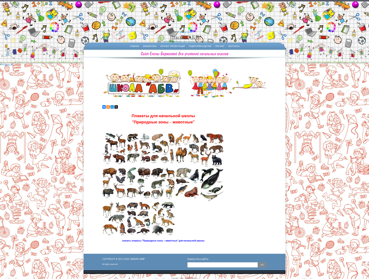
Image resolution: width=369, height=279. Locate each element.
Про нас (219, 46)
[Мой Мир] (112, 107)
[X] (116, 107)
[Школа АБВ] (184, 32)
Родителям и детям (200, 46)
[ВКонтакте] (104, 107)
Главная (134, 46)
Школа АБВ (184, 37)
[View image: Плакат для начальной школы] (114, 148)
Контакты (233, 46)
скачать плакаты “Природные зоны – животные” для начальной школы (163, 240)
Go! (262, 265)
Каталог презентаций (172, 46)
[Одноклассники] (108, 107)
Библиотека (149, 46)
